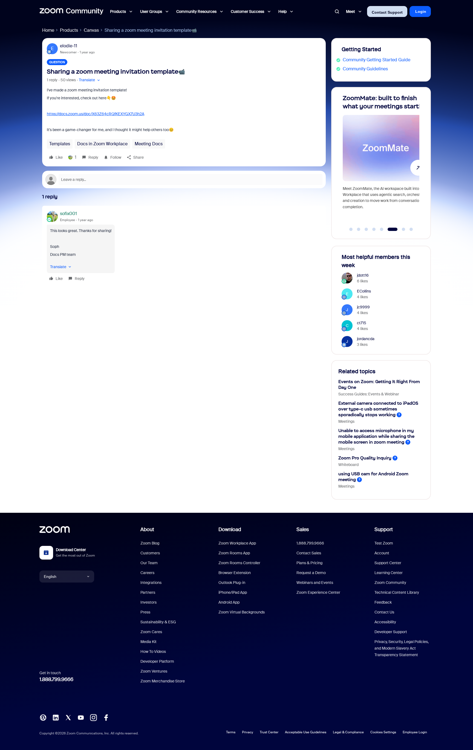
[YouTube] (80, 717)
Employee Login (415, 732)
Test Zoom (383, 543)
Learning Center (388, 572)
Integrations (150, 582)
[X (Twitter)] (68, 717)
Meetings (346, 421)
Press (145, 612)
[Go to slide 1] (351, 229)
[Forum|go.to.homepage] (71, 11)
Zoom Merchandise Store (162, 681)
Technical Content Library (396, 592)
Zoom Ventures (153, 671)
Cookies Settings (383, 732)
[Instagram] (93, 717)
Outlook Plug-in (231, 582)
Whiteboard (348, 464)
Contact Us (384, 612)
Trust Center (269, 732)
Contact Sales (308, 553)
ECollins (364, 291)
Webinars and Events (314, 582)
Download (229, 529)
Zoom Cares (151, 631)
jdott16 (363, 275)
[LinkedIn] (55, 717)
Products (69, 30)
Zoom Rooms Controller (239, 562)
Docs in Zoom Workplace (102, 144)
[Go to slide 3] (366, 229)
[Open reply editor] (184, 179)
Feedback (383, 602)
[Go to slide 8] (411, 229)
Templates (59, 144)
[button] (90, 80)
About (147, 529)
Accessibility (385, 621)
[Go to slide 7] (400, 229)
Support (383, 529)
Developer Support (390, 631)
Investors (148, 602)
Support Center (387, 562)
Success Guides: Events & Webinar (368, 394)
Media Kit (148, 641)
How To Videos (153, 651)
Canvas (91, 30)
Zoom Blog (149, 543)
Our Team (149, 562)
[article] (184, 246)
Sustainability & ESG (158, 621)
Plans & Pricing (309, 562)
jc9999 (363, 307)
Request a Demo (311, 572)
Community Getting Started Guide (376, 60)
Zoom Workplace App (237, 543)
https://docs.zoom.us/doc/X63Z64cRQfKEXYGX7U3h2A (95, 113)
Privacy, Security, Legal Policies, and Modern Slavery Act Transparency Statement (401, 648)
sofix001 (68, 213)
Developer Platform (157, 661)
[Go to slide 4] (374, 229)
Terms (230, 732)
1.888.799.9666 (56, 679)
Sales (302, 529)
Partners (147, 592)
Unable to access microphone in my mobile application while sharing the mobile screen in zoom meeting (376, 436)
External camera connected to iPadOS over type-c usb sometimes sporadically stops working (378, 409)
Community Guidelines (365, 69)
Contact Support (387, 12)
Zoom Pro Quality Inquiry (364, 458)
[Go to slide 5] (381, 229)
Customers (150, 553)
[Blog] (43, 717)
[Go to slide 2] (358, 229)
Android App (229, 602)
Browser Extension (234, 572)
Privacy (247, 732)
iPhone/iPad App (232, 592)
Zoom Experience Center (318, 592)
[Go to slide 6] (389, 229)
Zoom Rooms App (234, 553)
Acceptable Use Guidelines (305, 732)
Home (48, 30)
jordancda (365, 338)
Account (381, 553)
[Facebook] (105, 717)
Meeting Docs (149, 144)
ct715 (361, 322)
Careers (147, 572)
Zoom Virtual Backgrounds (241, 612)
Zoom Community (390, 582)
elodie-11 (68, 46)
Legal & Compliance (348, 732)
